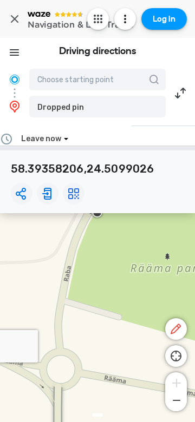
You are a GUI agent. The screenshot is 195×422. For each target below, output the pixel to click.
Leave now (41, 138)
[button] (97, 106)
